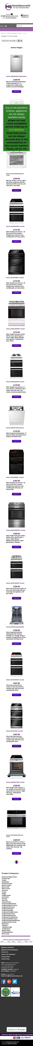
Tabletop (5, 925)
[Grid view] (18, 40)
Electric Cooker (6, 885)
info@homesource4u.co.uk (9, 16)
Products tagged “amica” (14, 33)
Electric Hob (5, 887)
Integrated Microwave (9, 915)
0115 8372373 (12, 18)
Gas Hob (4, 899)
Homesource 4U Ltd (12, 1042)
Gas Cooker (5, 897)
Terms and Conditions (8, 954)
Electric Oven (6, 888)
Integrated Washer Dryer (9, 919)
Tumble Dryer (6, 929)
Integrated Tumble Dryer (10, 917)
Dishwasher (5, 882)
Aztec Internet (12, 1044)
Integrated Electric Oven (9, 905)
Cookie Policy (5, 959)
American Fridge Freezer (9, 877)
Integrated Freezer (8, 909)
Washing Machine (7, 932)
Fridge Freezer (6, 895)
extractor (5, 890)
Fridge (4, 893)
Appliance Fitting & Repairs (9, 950)
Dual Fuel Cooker (7, 883)
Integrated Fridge (7, 910)
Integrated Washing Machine (11, 920)
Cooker (4, 880)
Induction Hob (6, 902)
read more (16, 91)
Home (3, 33)
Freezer (4, 892)
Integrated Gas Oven (8, 914)
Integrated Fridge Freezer (10, 912)
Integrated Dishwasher (9, 904)
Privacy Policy (5, 957)
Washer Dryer (6, 930)
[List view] (21, 40)
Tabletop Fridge (7, 927)
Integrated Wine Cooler (9, 922)
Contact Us (4, 952)
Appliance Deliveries (7, 947)
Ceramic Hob (6, 878)
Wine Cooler (5, 934)
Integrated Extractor (8, 907)
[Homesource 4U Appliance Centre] (17, 9)
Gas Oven (5, 900)
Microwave (5, 924)
